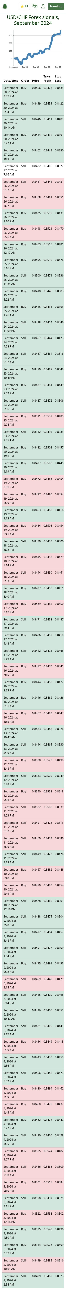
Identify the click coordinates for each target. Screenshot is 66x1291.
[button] (34, 6)
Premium (55, 6)
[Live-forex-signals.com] (6, 6)
